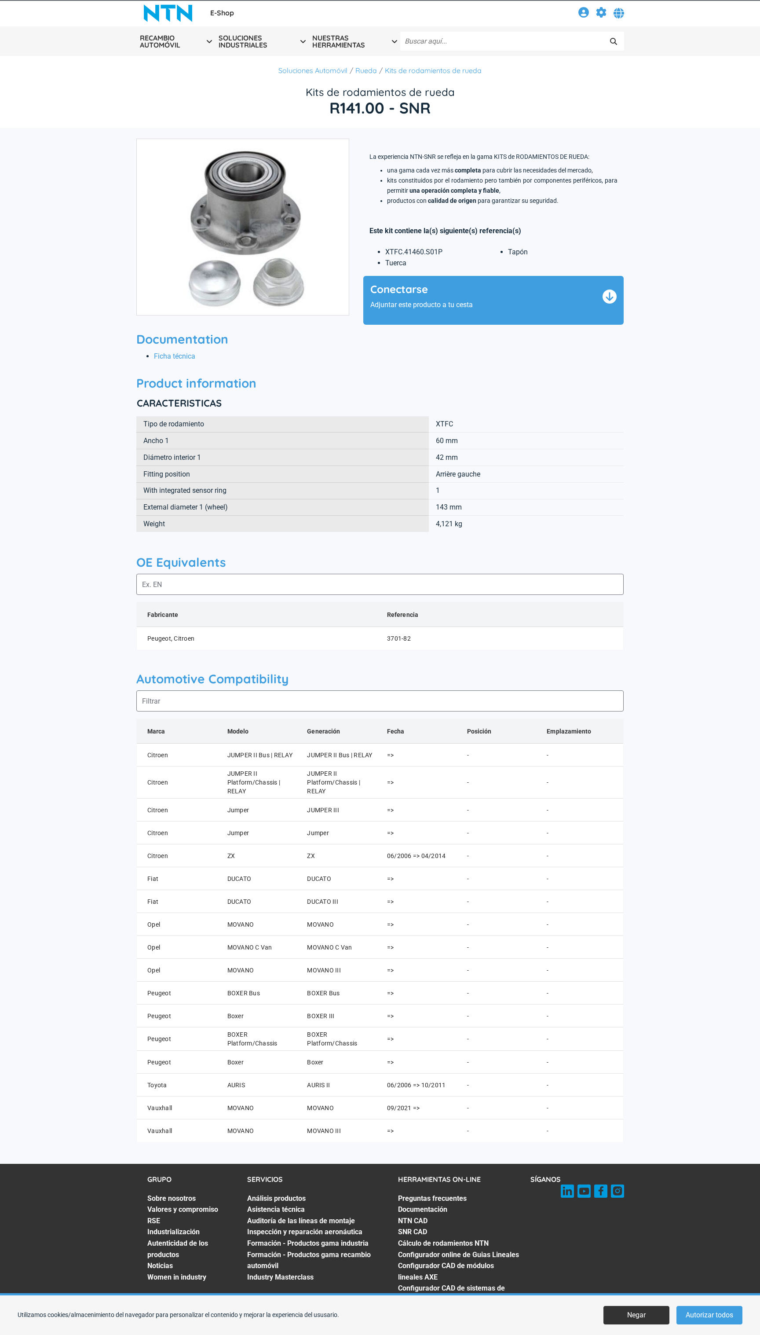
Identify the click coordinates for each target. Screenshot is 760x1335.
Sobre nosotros (171, 1198)
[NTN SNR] (168, 13)
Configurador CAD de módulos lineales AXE (446, 1271)
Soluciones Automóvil (312, 70)
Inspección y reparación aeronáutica (304, 1232)
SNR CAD (412, 1232)
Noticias (160, 1266)
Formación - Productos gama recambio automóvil (309, 1260)
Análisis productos (276, 1198)
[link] (583, 14)
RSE (153, 1221)
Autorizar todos (709, 1315)
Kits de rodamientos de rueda (433, 70)
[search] (613, 41)
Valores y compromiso (182, 1209)
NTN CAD (413, 1221)
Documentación (422, 1209)
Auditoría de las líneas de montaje (301, 1221)
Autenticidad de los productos (177, 1249)
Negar (636, 1315)
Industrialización (173, 1232)
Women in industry (176, 1277)
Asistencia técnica (276, 1209)
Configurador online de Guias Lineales (458, 1255)
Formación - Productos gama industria (308, 1243)
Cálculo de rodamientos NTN (443, 1243)
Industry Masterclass (280, 1277)
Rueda (366, 70)
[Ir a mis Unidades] (601, 14)
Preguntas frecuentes (432, 1198)
